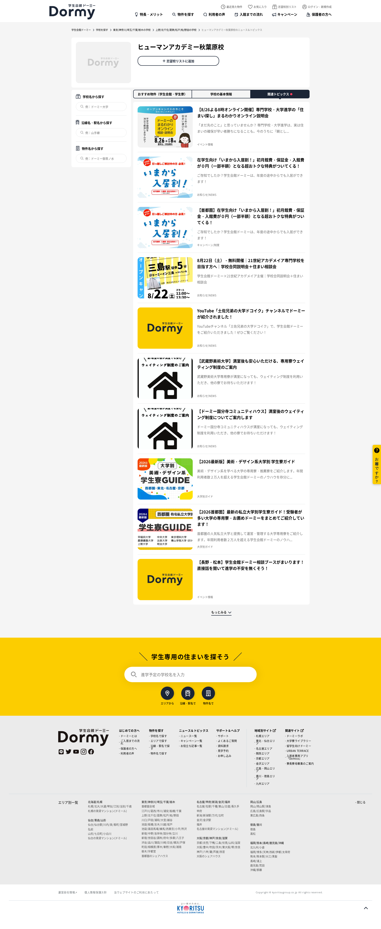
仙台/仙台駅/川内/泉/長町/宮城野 (108, 824)
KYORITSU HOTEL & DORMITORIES (190, 908)
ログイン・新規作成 (320, 7)
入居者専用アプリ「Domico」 (297, 757)
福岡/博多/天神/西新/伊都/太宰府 (270, 852)
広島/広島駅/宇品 (260, 811)
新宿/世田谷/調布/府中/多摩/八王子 (163, 838)
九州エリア (263, 783)
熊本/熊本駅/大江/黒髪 (263, 856)
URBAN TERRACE (298, 750)
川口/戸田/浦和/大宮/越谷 (157, 820)
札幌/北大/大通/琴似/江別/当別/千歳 (110, 806)
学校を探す (102, 30)
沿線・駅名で (188, 703)
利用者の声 (217, 14)
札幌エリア (263, 735)
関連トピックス (278, 94)
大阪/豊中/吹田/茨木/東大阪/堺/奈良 (218, 847)
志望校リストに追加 (180, 61)
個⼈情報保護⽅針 (95, 892)
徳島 (253, 829)
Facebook (91, 752)
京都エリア (263, 758)
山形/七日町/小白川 (99, 833)
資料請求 (223, 745)
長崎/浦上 (256, 861)
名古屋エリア (264, 748)
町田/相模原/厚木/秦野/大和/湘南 (161, 847)
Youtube (76, 752)
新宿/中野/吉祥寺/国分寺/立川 (160, 833)
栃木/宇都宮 (149, 851)
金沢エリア (263, 763)
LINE (61, 752)
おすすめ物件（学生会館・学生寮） (162, 94)
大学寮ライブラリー (299, 740)
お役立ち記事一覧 (191, 745)
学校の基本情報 (221, 94)
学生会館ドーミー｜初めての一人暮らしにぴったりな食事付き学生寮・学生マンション (72, 11)
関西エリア (263, 753)
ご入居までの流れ (130, 742)
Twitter (68, 752)
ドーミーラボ (295, 735)
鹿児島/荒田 (257, 865)
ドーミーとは (129, 735)
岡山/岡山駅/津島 (260, 806)
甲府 (199, 811)
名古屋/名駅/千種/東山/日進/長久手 (218, 806)
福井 (199, 824)
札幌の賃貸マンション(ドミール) (107, 811)
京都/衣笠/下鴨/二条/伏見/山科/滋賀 (218, 843)
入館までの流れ (251, 14)
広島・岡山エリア (265, 769)
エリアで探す (159, 740)
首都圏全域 (148, 806)
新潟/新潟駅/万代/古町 (210, 815)
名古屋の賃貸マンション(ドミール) (217, 829)
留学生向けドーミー (299, 745)
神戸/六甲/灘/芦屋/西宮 (211, 852)
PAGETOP (366, 908)
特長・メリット (151, 14)
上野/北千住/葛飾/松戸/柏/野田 (160, 815)
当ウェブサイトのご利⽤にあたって (136, 892)
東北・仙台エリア (265, 742)
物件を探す (185, 14)
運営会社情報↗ (67, 892)
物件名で (208, 703)
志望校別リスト (287, 7)
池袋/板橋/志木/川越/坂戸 (157, 824)
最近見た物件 (234, 7)
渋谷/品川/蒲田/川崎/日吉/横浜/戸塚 (163, 842)
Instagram (83, 752)
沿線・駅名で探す (160, 747)
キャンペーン (287, 14)
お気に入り (260, 7)
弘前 (90, 829)
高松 (253, 833)
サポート (223, 735)
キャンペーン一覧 (191, 740)
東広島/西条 (257, 815)
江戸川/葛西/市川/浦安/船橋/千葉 (161, 811)
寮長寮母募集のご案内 (300, 763)
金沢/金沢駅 (204, 820)
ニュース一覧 (189, 735)
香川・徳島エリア (265, 777)
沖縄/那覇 (256, 870)
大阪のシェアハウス (208, 856)
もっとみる (219, 612)
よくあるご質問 (227, 740)
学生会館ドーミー (81, 30)
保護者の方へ (322, 14)
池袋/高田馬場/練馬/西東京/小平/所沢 (164, 829)
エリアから (167, 703)
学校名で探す (159, 735)
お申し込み (225, 755)
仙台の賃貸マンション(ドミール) (107, 838)
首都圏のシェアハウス (155, 856)
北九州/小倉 (257, 847)
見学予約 (223, 750)
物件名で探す (159, 753)
